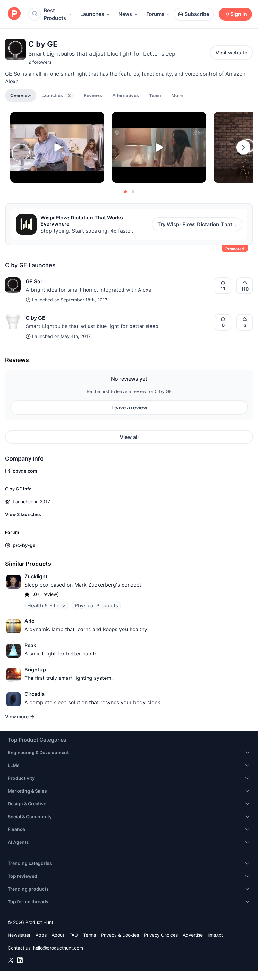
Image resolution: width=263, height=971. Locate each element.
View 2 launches (23, 514)
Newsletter (19, 935)
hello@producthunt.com (58, 947)
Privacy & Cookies (120, 935)
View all (129, 437)
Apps (41, 935)
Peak (30, 645)
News (125, 14)
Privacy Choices (161, 935)
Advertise (193, 935)
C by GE (35, 318)
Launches (92, 14)
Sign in (238, 14)
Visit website (231, 52)
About (58, 935)
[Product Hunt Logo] (14, 14)
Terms (89, 935)
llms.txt (215, 935)
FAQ (73, 935)
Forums (155, 14)
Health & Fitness (46, 605)
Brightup (35, 669)
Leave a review (129, 407)
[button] (177, 95)
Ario (29, 621)
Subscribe (196, 14)
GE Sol (34, 281)
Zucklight (35, 576)
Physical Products (96, 605)
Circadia (34, 694)
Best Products (55, 14)
